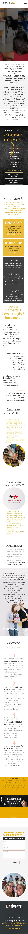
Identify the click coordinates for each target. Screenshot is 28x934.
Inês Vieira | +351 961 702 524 (11, 923)
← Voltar (2, 11)
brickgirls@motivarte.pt (14, 838)
